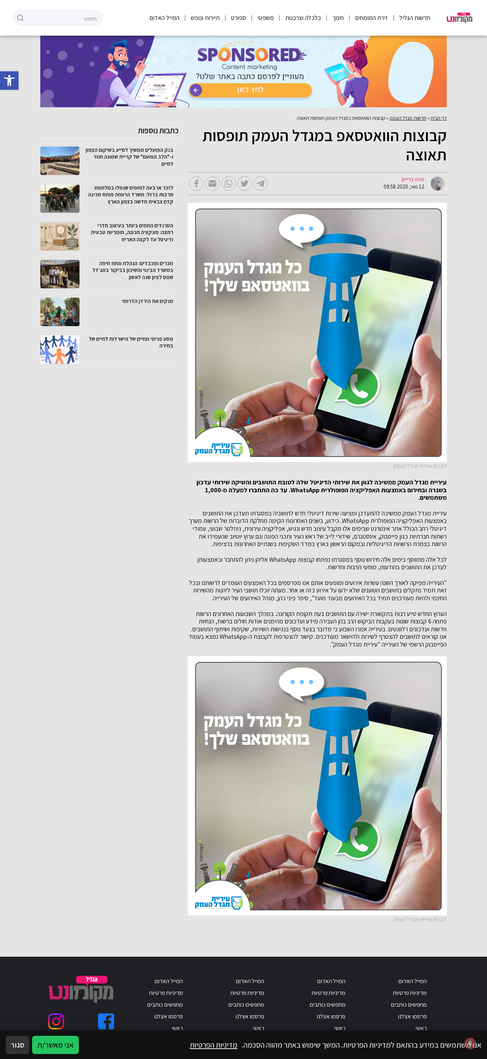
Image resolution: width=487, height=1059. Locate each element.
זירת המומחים (371, 18)
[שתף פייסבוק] (196, 183)
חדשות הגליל (414, 18)
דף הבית (439, 118)
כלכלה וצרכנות (303, 18)
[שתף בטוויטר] (244, 183)
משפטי (265, 18)
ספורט (238, 18)
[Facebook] (106, 1021)
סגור (17, 1045)
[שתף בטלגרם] (260, 183)
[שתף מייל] (212, 183)
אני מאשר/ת (55, 1045)
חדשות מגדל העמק (408, 118)
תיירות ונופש (205, 18)
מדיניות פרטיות (410, 993)
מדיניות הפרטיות (213, 1045)
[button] (9, 80)
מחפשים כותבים (409, 1004)
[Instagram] (56, 1021)
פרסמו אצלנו (412, 1016)
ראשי (421, 1028)
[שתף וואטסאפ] (228, 183)
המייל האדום (164, 18)
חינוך (338, 18)
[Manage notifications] (470, 1043)
